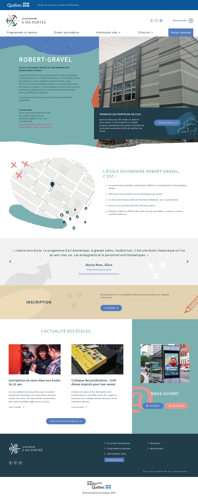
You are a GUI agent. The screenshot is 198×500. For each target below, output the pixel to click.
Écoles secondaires (66, 32)
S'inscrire (144, 32)
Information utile (106, 32)
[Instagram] (156, 21)
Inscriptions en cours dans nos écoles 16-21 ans (34, 382)
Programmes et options (22, 32)
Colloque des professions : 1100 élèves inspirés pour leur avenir (93, 382)
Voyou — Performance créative (177, 471)
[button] (119, 32)
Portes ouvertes (181, 32)
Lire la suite (15, 407)
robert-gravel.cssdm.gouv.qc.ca (35, 127)
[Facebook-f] (152, 21)
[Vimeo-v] (20, 463)
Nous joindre (180, 20)
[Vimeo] (161, 21)
